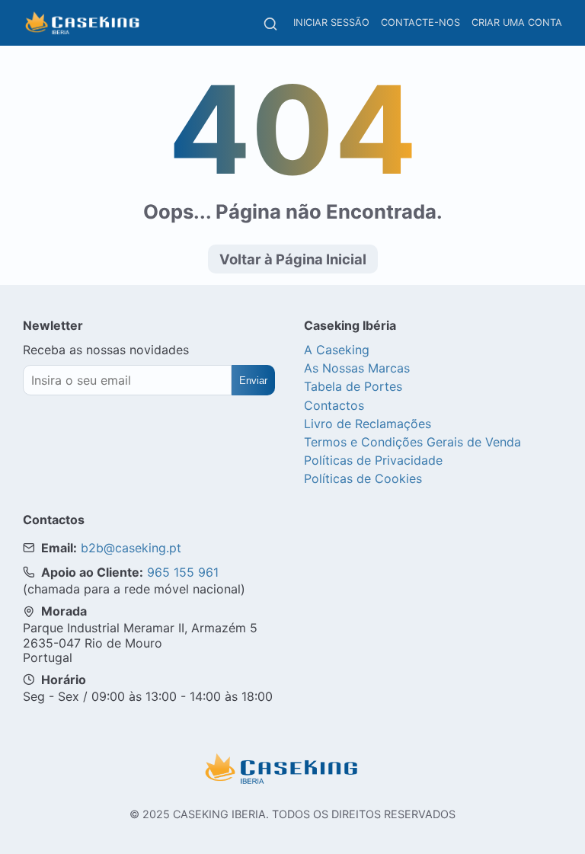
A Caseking (336, 349)
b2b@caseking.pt (131, 547)
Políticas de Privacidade (373, 460)
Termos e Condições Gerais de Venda (412, 441)
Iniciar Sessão (331, 22)
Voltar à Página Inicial (292, 259)
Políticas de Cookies (363, 478)
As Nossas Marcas (357, 368)
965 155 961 (183, 572)
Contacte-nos (420, 22)
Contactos (334, 405)
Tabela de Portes (353, 386)
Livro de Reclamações (367, 423)
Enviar (253, 380)
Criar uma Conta (517, 22)
